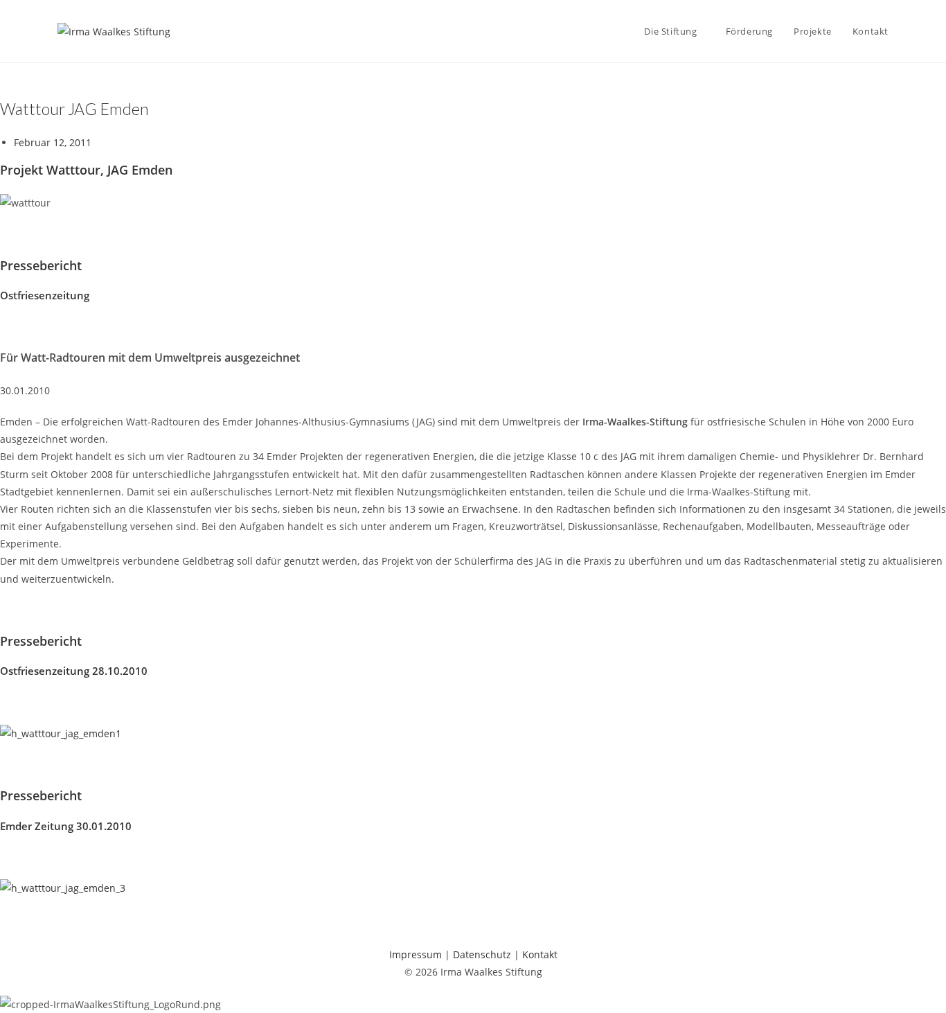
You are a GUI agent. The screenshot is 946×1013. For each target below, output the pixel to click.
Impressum (415, 954)
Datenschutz (482, 954)
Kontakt (539, 954)
